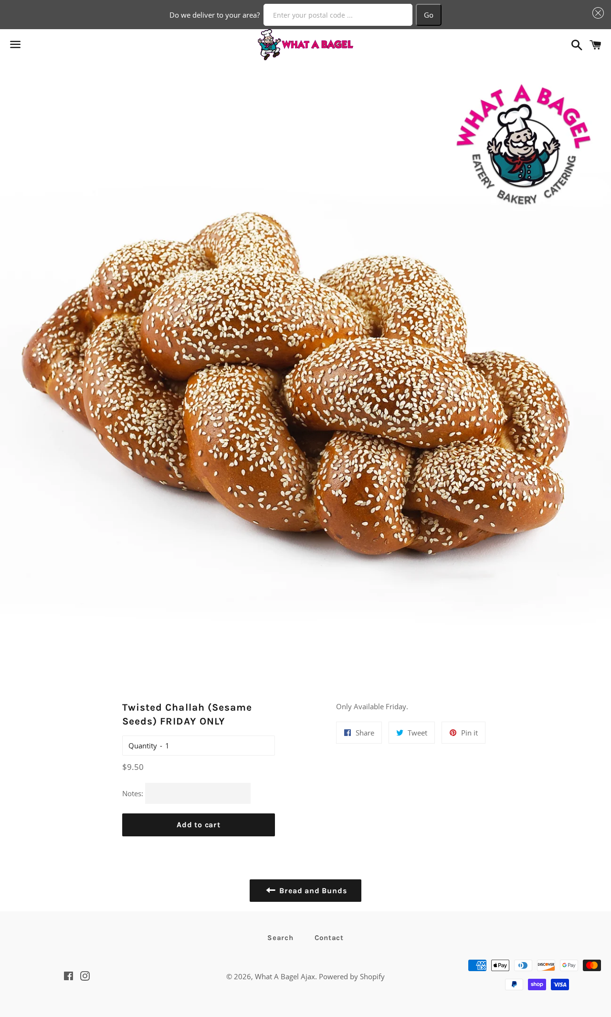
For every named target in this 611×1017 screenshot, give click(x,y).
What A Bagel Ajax (285, 976)
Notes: (132, 793)
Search (280, 937)
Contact (329, 937)
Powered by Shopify (352, 976)
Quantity (142, 745)
